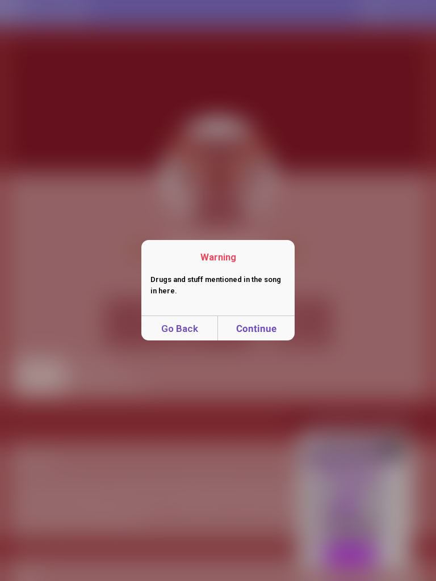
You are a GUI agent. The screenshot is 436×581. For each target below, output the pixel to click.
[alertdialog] (218, 290)
